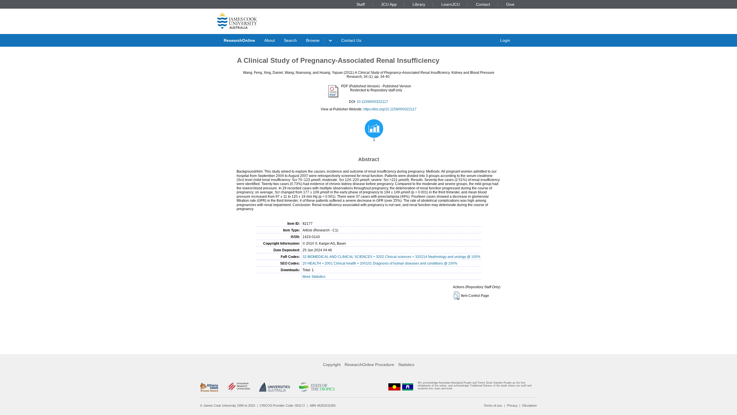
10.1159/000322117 (372, 102)
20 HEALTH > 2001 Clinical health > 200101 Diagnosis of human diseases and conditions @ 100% (380, 263)
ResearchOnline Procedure (369, 364)
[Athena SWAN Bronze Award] (209, 387)
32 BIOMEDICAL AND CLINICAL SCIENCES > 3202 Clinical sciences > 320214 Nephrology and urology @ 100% (391, 257)
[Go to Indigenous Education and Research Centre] (394, 387)
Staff (360, 4)
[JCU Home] (237, 20)
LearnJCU (450, 4)
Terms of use (493, 405)
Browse (313, 40)
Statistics (406, 364)
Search (290, 40)
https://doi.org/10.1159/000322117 (390, 109)
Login (505, 40)
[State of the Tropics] (316, 387)
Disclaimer (529, 405)
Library (419, 4)
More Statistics (314, 277)
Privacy (512, 405)
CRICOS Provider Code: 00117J (282, 405)
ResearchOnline (239, 40)
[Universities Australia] (274, 387)
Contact (483, 4)
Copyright (332, 364)
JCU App (389, 4)
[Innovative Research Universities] (238, 387)
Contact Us (351, 40)
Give (510, 4)
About (269, 40)
